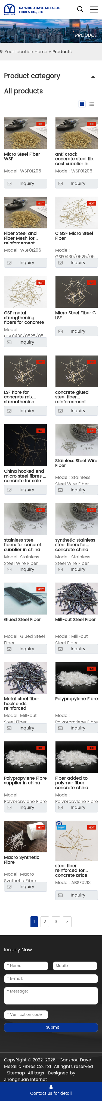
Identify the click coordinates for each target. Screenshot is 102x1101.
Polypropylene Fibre (76, 699)
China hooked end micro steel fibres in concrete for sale (25, 475)
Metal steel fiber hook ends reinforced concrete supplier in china (23, 703)
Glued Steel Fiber (22, 620)
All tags (36, 1073)
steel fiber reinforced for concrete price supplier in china (73, 870)
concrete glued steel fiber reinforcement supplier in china (73, 396)
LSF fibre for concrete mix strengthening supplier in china (22, 396)
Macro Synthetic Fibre (21, 860)
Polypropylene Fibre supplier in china (25, 781)
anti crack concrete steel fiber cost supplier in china (76, 158)
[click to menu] (94, 9)
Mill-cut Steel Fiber (75, 620)
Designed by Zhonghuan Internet (39, 1076)
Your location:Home (26, 51)
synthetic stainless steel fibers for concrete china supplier (75, 544)
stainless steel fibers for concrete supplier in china (24, 544)
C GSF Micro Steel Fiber (74, 236)
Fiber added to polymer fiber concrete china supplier (71, 782)
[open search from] (80, 9)
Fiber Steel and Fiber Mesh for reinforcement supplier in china (22, 237)
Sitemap (16, 1073)
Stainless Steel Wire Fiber (76, 464)
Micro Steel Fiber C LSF (75, 316)
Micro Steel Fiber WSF (22, 157)
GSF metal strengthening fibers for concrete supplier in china (24, 317)
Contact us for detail (51, 1093)
